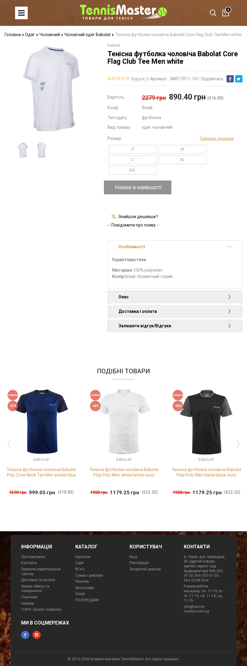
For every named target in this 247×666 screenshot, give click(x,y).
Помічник (29, 597)
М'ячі (79, 569)
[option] (22, 150)
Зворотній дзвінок (145, 569)
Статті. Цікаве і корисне (41, 609)
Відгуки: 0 (140, 78)
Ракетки (82, 581)
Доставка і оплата (137, 311)
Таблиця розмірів (216, 138)
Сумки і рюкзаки (89, 575)
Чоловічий (50, 34)
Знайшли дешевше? (138, 216)
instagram (37, 635)
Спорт (80, 594)
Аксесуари (84, 588)
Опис (123, 296)
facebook (25, 635)
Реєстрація (139, 563)
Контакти (29, 563)
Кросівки (83, 557)
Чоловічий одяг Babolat (87, 34)
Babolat (114, 45)
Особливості (131, 246)
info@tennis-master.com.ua (196, 609)
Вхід (133, 557)
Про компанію (33, 557)
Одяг (30, 34)
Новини (27, 603)
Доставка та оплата (38, 580)
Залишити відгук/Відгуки (144, 325)
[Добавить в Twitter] (238, 78)
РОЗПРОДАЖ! (87, 600)
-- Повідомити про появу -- (134, 225)
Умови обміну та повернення (35, 588)
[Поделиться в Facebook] (230, 78)
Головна (13, 34)
